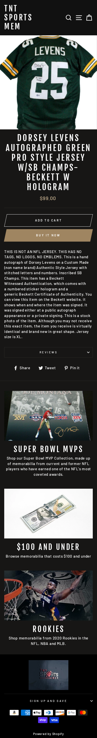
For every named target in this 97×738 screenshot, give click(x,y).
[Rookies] (48, 595)
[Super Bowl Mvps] (48, 416)
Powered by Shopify (48, 734)
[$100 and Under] (48, 513)
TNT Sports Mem (18, 17)
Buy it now (48, 235)
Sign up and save (48, 700)
